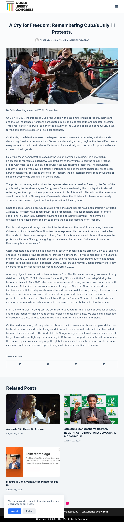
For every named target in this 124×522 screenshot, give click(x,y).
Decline (29, 511)
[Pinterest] (76, 364)
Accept (14, 511)
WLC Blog (84, 40)
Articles (73, 40)
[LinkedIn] (104, 364)
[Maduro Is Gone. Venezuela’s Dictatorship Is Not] (33, 462)
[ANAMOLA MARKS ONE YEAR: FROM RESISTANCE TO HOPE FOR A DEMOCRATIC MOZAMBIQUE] (91, 409)
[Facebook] (20, 364)
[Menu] (116, 6)
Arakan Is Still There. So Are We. (25, 429)
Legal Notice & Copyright (95, 512)
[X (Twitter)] (48, 364)
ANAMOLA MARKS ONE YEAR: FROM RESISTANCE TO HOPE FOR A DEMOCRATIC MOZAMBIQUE (90, 433)
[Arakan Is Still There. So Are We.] (33, 409)
